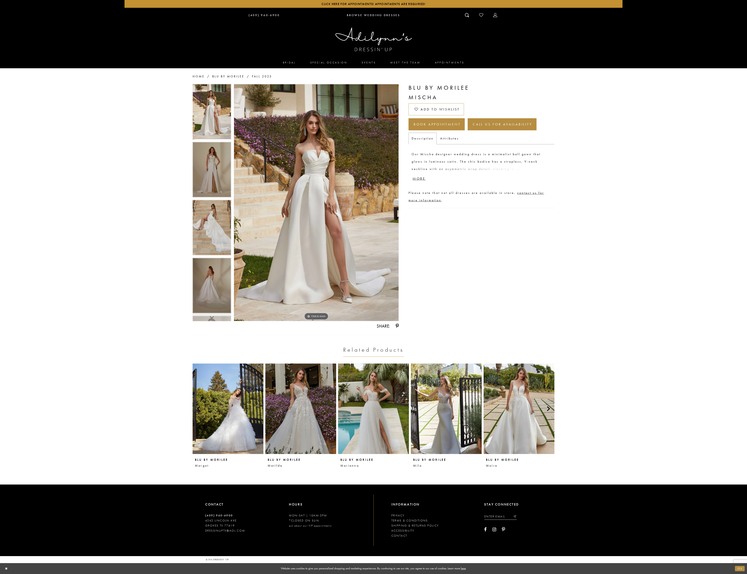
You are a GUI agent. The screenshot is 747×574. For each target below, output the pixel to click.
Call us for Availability (502, 124)
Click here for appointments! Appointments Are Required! (373, 4)
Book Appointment (437, 124)
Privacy (398, 515)
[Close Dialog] (6, 568)
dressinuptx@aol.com (225, 531)
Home (199, 76)
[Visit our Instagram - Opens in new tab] (494, 529)
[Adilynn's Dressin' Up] (373, 39)
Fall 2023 (262, 76)
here (463, 568)
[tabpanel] (212, 113)
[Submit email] (514, 516)
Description (423, 138)
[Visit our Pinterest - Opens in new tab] (503, 529)
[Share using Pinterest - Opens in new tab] (397, 326)
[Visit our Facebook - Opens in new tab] (485, 529)
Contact (399, 536)
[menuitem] (289, 62)
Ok (740, 568)
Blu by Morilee (228, 76)
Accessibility (403, 531)
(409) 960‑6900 (219, 515)
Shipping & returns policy (415, 526)
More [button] (419, 178)
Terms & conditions (409, 520)
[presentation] (228, 409)
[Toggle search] (467, 15)
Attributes (449, 138)
